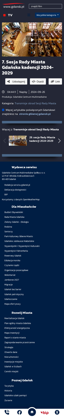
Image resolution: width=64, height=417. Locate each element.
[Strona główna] (7, 413)
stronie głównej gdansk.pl (35, 114)
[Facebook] (19, 413)
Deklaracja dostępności (15, 189)
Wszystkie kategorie (46, 15)
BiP (6, 194)
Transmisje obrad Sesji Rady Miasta (35, 103)
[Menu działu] (28, 15)
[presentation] (4, 140)
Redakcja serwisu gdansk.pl (17, 185)
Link (57, 81)
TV (10, 15)
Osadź (40, 81)
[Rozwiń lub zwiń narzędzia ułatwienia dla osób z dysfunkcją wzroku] (57, 413)
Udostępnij (18, 81)
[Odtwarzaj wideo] (32, 39)
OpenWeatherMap (31, 199)
